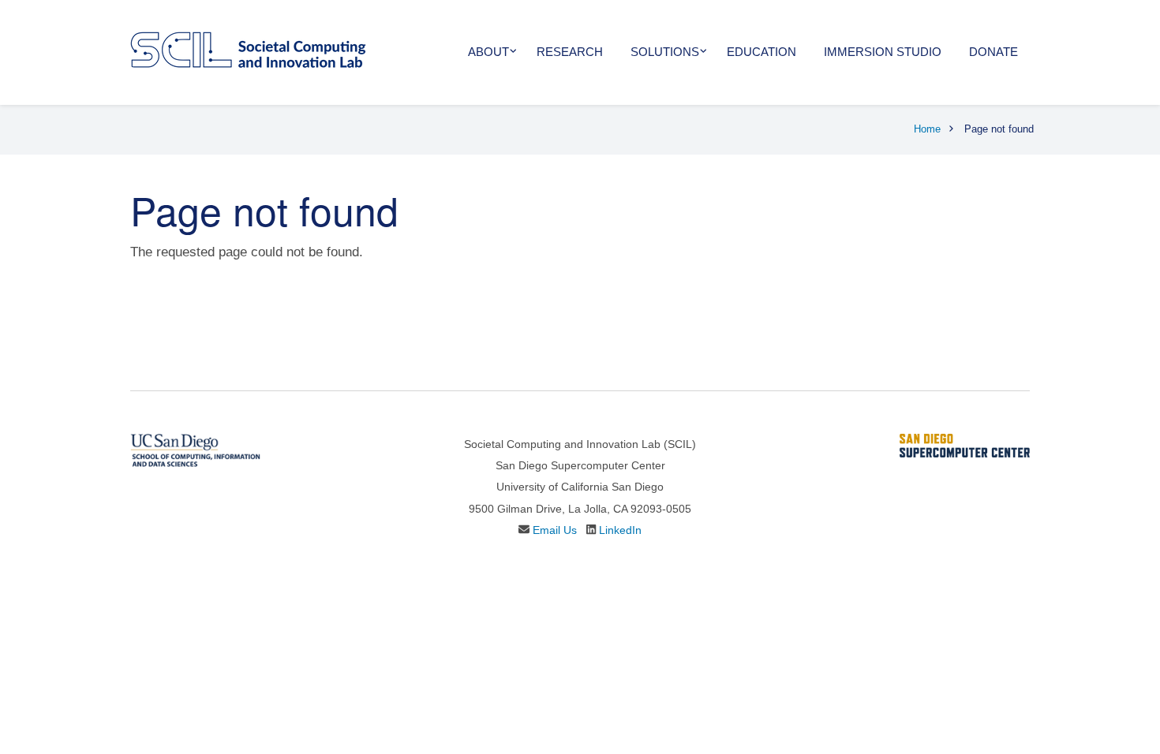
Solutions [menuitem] (665, 51)
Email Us (555, 530)
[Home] (248, 48)
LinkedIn (620, 530)
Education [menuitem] (761, 51)
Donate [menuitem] (993, 51)
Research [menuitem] (570, 51)
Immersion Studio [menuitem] (882, 51)
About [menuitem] (488, 51)
